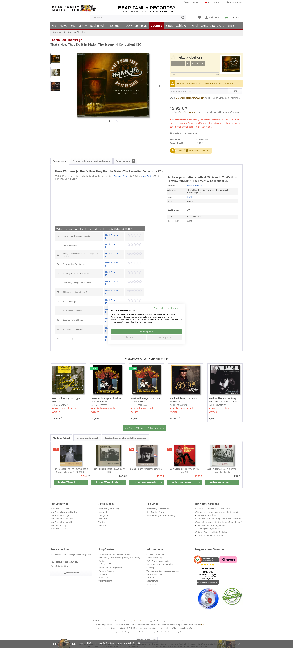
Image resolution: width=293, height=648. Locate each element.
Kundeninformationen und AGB (160, 564)
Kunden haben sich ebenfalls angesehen (125, 437)
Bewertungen (125, 161)
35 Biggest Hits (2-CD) (66, 400)
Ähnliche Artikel (61, 437)
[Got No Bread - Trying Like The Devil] (222, 455)
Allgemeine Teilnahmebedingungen (114, 554)
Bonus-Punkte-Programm (110, 567)
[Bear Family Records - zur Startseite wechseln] (74, 8)
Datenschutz (152, 580)
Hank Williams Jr (66, 40)
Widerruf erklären (146, 639)
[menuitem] (138, 18)
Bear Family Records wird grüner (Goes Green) (119, 557)
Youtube (102, 525)
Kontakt (102, 561)
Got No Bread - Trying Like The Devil (222, 470)
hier (203, 624)
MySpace (102, 518)
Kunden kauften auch (87, 437)
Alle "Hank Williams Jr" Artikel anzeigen (145, 428)
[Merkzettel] (200, 18)
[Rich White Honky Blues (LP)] (107, 379)
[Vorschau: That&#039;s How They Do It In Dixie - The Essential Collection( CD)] (55, 58)
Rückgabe (102, 574)
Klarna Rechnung (154, 557)
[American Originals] (146, 455)
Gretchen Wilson (121, 176)
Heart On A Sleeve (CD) (108, 470)
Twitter (101, 522)
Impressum (151, 584)
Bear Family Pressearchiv (61, 522)
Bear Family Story (58, 525)
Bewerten (193, 133)
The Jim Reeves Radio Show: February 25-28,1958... (71, 470)
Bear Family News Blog (108, 508)
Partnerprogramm (154, 574)
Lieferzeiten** (104, 564)
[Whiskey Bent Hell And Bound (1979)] (225, 379)
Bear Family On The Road (61, 518)
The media (151, 577)
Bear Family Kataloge (59, 515)
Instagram (103, 515)
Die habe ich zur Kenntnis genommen (206, 97)
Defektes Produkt (106, 571)
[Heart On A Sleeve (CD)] (108, 455)
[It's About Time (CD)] (186, 379)
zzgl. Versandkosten (188, 112)
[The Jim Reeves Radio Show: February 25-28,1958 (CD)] (71, 455)
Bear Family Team (58, 528)
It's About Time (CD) (184, 400)
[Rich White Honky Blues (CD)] (147, 379)
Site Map (150, 567)
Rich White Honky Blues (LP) (106, 400)
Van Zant (147, 176)
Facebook (102, 512)
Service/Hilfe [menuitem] (235, 2)
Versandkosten (140, 621)
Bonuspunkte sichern (198, 150)
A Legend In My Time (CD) (184, 470)
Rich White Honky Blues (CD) (145, 400)
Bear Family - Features (156, 512)
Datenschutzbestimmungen (190, 97)
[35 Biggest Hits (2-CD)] (68, 379)
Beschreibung (60, 161)
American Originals (146, 468)
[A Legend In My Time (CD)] (184, 455)
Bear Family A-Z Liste (59, 508)
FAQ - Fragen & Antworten (158, 561)
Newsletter (103, 577)
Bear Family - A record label (158, 508)
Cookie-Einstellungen (156, 554)
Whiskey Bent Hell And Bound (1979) (223, 400)
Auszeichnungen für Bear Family (160, 515)
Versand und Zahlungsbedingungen (162, 571)
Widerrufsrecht (105, 580)
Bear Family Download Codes (63, 512)
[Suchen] (183, 18)
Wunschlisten (192, 2)
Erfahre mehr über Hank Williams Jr (91, 161)
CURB (189, 197)
